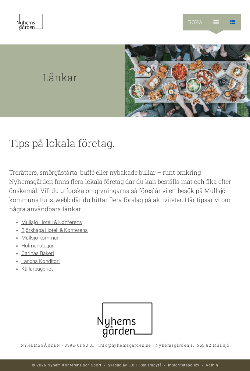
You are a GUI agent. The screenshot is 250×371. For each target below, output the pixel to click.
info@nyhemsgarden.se (124, 345)
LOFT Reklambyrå (145, 365)
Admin (212, 365)
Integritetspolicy (183, 365)
